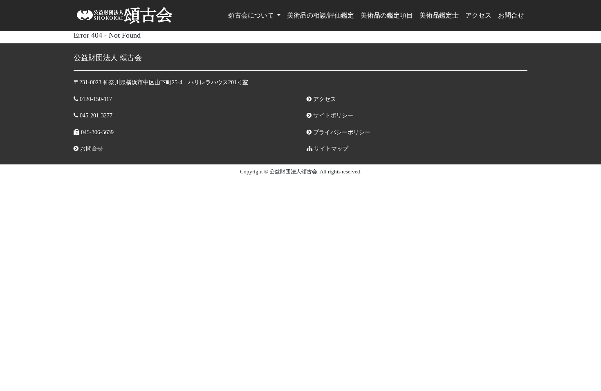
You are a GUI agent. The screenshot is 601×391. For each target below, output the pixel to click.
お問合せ (511, 15)
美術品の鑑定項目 (387, 15)
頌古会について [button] (252, 15)
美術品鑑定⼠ (439, 15)
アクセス (478, 15)
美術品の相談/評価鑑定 (320, 15)
